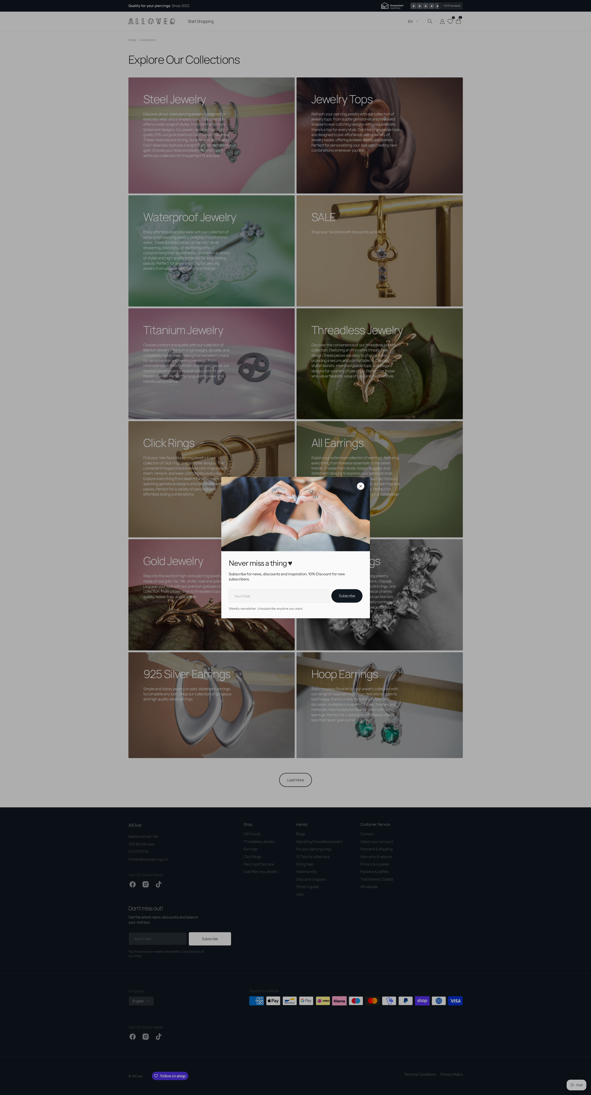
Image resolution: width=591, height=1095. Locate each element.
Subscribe (347, 595)
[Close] (360, 486)
